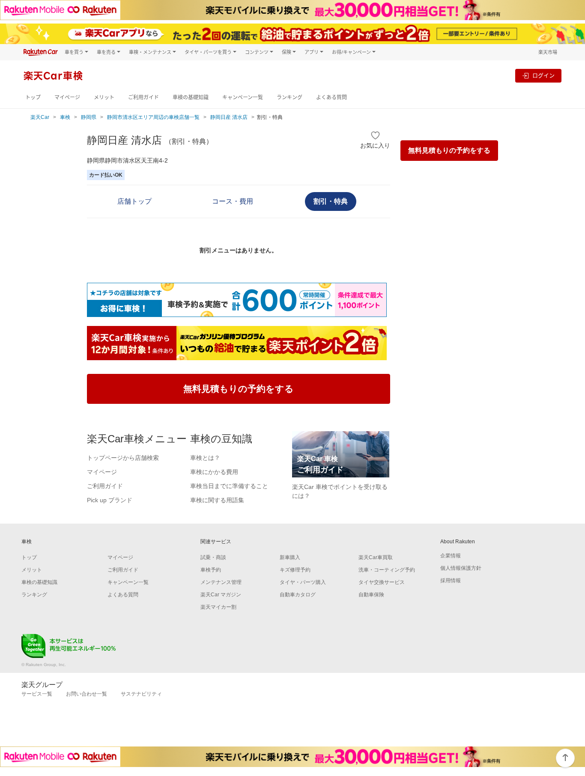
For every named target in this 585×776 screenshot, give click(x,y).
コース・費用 (232, 201)
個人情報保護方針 (460, 568)
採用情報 (450, 580)
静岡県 (88, 117)
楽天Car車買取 (375, 557)
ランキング (289, 97)
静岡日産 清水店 (229, 117)
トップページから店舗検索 (123, 457)
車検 (65, 117)
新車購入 (290, 557)
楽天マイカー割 (218, 607)
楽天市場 (547, 52)
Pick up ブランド (109, 500)
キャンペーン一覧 (242, 97)
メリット (104, 97)
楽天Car (39, 117)
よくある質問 (331, 97)
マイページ (67, 97)
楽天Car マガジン (220, 595)
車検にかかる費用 (214, 471)
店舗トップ (134, 201)
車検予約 (210, 570)
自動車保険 (371, 595)
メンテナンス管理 (221, 582)
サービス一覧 (36, 694)
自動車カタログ (298, 595)
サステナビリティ (141, 694)
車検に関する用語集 (217, 500)
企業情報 (450, 556)
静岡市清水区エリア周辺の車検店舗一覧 (153, 117)
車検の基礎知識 (191, 97)
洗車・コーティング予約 (386, 570)
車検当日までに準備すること (229, 486)
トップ (33, 97)
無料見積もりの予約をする (449, 150)
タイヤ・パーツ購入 (303, 582)
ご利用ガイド (143, 97)
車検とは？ (205, 457)
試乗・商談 (213, 557)
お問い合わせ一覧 (86, 694)
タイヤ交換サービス (381, 582)
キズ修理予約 (295, 570)
